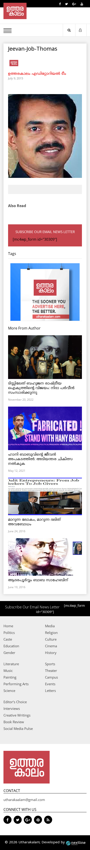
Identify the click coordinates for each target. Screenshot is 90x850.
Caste (7, 639)
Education (11, 646)
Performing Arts (16, 684)
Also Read (17, 205)
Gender (9, 652)
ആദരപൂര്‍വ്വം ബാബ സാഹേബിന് (38, 580)
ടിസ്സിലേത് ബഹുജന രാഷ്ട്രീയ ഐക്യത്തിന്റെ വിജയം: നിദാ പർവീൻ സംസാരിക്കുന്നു (41, 388)
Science (9, 690)
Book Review (13, 722)
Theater (51, 670)
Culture (51, 639)
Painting (9, 677)
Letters (50, 690)
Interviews (11, 708)
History (51, 652)
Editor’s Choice (15, 702)
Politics (9, 632)
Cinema (51, 646)
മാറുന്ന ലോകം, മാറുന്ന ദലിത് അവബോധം (34, 522)
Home (8, 626)
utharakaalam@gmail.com (24, 799)
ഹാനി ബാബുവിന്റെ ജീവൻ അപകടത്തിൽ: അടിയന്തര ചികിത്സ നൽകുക (40, 459)
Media (50, 626)
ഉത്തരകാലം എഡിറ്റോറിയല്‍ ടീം (37, 74)
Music (8, 670)
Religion (51, 632)
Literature (11, 664)
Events (50, 684)
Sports (50, 664)
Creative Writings (16, 715)
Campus (51, 677)
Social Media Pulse (18, 728)
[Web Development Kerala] (75, 842)
